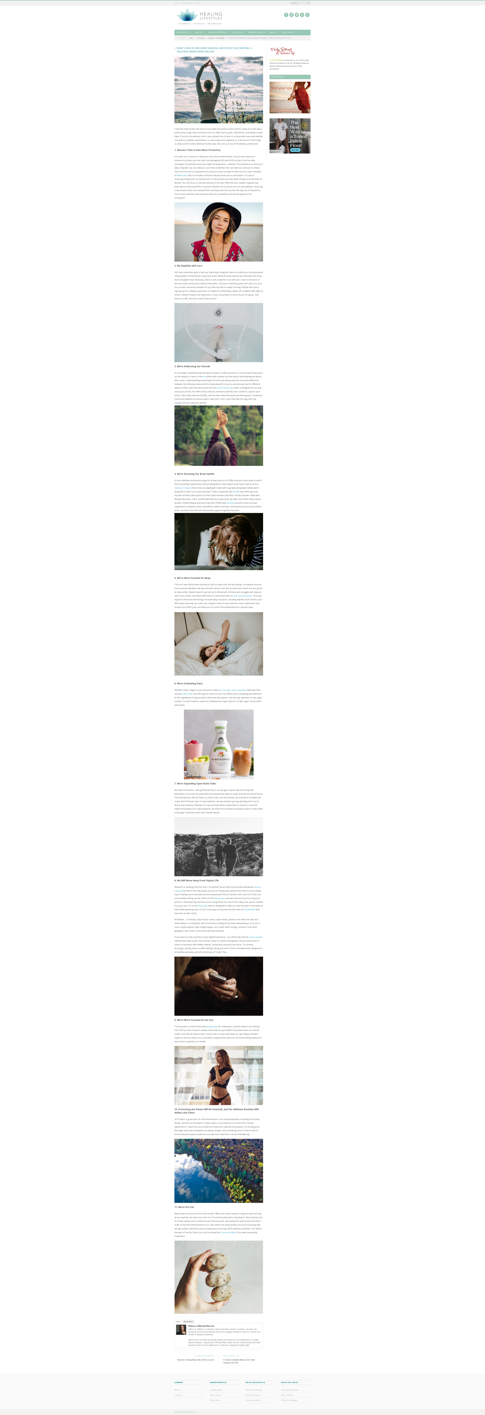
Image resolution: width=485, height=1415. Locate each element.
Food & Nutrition (217, 32)
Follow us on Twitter (253, 1395)
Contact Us (178, 1395)
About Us (177, 1390)
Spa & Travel (288, 32)
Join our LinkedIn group (254, 1390)
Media (272, 32)
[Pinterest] (297, 15)
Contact (197, 3)
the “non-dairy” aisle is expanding (232, 690)
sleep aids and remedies (242, 596)
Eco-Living (237, 32)
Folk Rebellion (249, 909)
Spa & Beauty (182, 32)
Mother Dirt (181, 175)
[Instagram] (307, 15)
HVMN (236, 492)
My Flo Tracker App (225, 388)
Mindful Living (256, 32)
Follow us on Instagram (289, 1400)
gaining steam (212, 1026)
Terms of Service (215, 1395)
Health (198, 32)
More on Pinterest (287, 1395)
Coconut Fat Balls (228, 1232)
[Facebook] (286, 15)
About (176, 3)
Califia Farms (187, 694)
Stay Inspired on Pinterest (290, 1390)
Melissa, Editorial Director (201, 1326)
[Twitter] (291, 15)
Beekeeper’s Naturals (182, 488)
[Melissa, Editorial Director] (181, 1334)
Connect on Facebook (253, 1400)
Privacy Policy (215, 1400)
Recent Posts (188, 1322)
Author (178, 1322)
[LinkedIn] (302, 15)
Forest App (202, 906)
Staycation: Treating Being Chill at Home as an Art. (195, 1360)
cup (205, 377)
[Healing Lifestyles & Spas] (199, 16)
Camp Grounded (255, 937)
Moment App (220, 898)
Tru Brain (230, 503)
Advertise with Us (186, 3)
